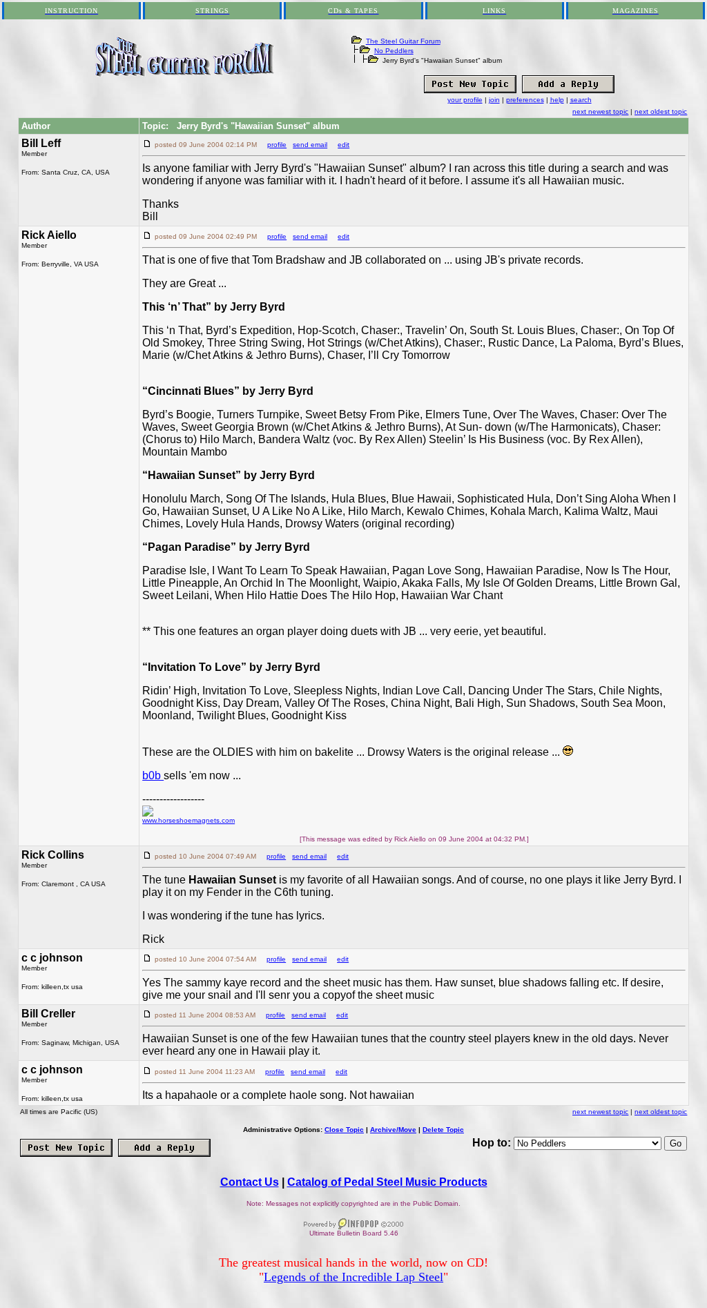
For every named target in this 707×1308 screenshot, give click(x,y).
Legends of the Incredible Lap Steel (353, 1277)
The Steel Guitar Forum (403, 41)
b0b (153, 775)
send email (310, 144)
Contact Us (249, 1182)
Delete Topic (443, 1129)
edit (343, 144)
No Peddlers (394, 51)
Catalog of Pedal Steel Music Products (387, 1182)
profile (277, 144)
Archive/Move (393, 1129)
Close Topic (344, 1129)
